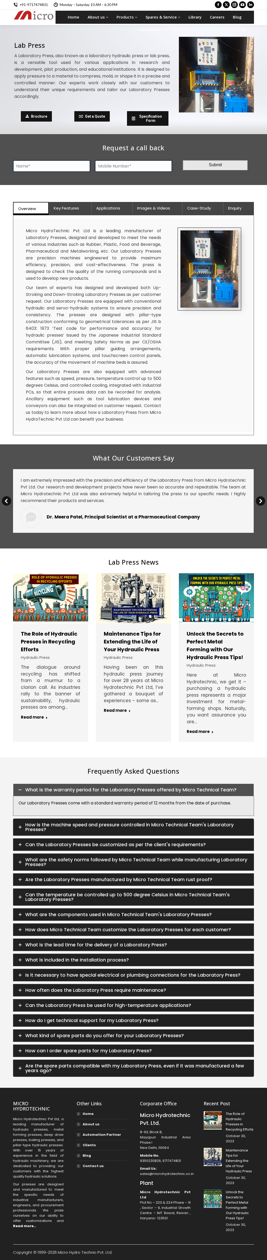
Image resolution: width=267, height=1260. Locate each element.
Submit (215, 165)
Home (73, 17)
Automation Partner (102, 1134)
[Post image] (213, 1120)
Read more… (24, 1225)
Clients (89, 1145)
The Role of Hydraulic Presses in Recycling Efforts (49, 641)
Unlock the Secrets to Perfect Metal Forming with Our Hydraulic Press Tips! (237, 1205)
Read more (32, 717)
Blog (237, 17)
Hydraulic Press (35, 657)
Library (195, 17)
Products (126, 17)
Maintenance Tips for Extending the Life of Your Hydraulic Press (132, 641)
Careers (217, 17)
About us (97, 17)
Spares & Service (161, 17)
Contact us (149, 29)
